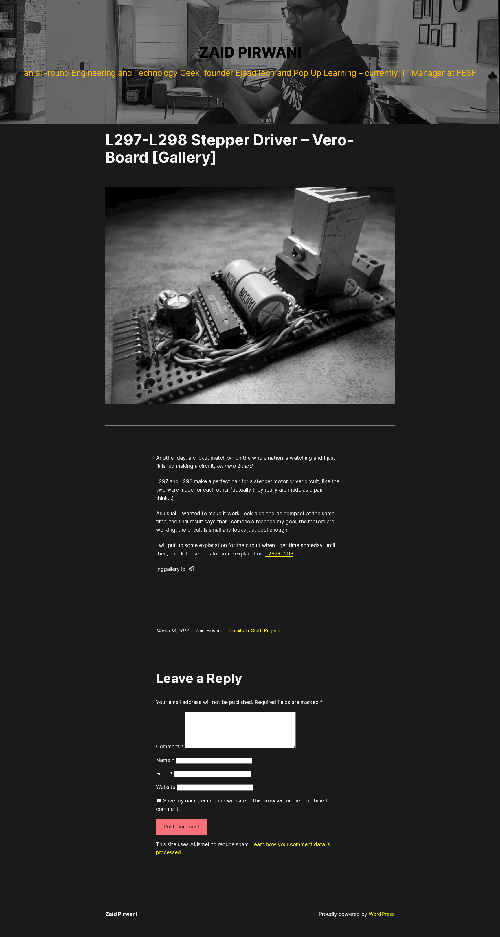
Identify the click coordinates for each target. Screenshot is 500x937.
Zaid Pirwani (250, 52)
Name (165, 760)
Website (165, 787)
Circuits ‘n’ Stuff (245, 630)
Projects (273, 630)
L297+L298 (279, 554)
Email (164, 774)
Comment (169, 746)
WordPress (382, 914)
